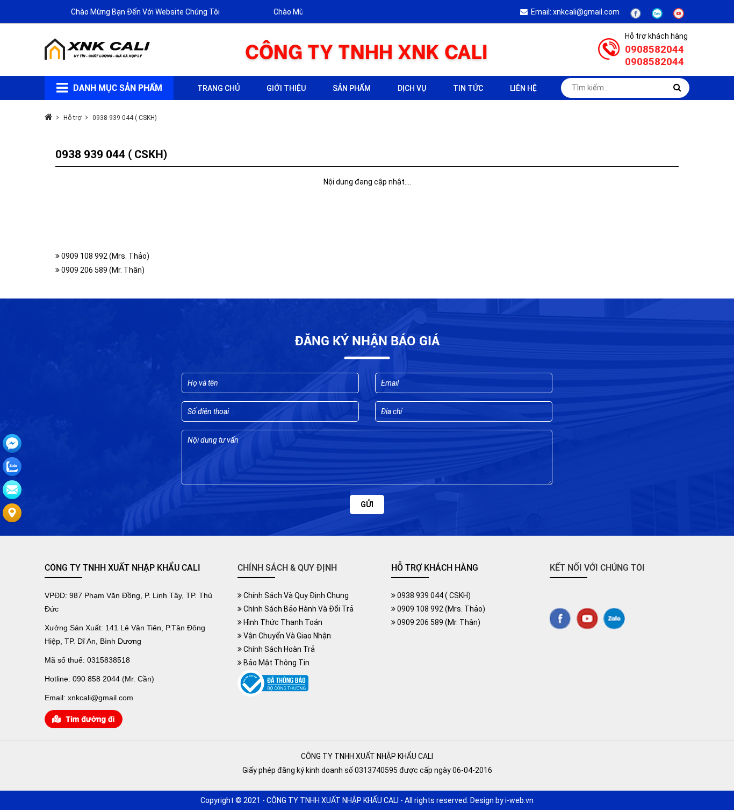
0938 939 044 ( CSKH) (433, 595)
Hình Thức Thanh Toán (282, 622)
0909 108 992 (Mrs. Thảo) (104, 256)
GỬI (367, 504)
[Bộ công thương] (273, 694)
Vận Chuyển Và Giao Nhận (286, 635)
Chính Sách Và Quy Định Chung (295, 595)
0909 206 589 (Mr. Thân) (102, 270)
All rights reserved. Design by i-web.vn (469, 800)
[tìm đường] (84, 725)
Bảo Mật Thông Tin (276, 662)
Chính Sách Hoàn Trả (278, 649)
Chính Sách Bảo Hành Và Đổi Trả (298, 609)
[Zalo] (657, 16)
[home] (98, 57)
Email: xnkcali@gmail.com (574, 12)
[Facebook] (635, 16)
